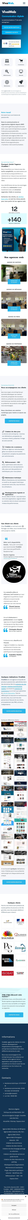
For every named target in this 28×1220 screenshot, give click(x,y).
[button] (25, 1196)
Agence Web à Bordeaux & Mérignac (14, 1129)
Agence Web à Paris (14, 1134)
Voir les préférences (14, 1214)
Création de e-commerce (14, 1143)
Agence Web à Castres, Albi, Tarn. (14, 1132)
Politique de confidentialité (14, 1217)
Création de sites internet (14, 1146)
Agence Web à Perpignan (14, 1137)
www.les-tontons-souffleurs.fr (10, 558)
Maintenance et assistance (14, 1167)
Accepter (14, 1205)
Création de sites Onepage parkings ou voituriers (14, 1150)
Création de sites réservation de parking (14, 1161)
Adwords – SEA (14, 1140)
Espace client (14, 1178)
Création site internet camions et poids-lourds (14, 1155)
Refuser (14, 1209)
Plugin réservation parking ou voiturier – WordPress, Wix (14, 1172)
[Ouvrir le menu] (24, 3)
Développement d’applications (14, 1165)
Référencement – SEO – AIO (14, 1176)
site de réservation (9, 693)
